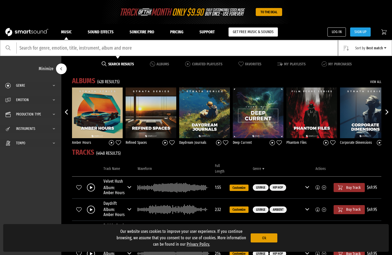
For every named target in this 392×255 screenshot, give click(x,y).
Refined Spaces (136, 142)
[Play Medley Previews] (111, 142)
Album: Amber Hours (114, 190)
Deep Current (242, 142)
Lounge (260, 187)
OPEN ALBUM (97, 112)
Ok (264, 238)
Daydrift (110, 203)
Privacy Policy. (198, 244)
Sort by (369, 48)
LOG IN (337, 31)
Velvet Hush (113, 181)
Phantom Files (296, 142)
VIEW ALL (375, 82)
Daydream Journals (192, 142)
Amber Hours (81, 142)
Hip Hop (278, 187)
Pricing (176, 31)
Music (66, 31)
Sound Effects (101, 31)
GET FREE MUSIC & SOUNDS (253, 31)
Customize (239, 188)
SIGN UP (360, 31)
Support (207, 31)
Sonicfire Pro (142, 31)
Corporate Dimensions (356, 142)
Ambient (278, 210)
